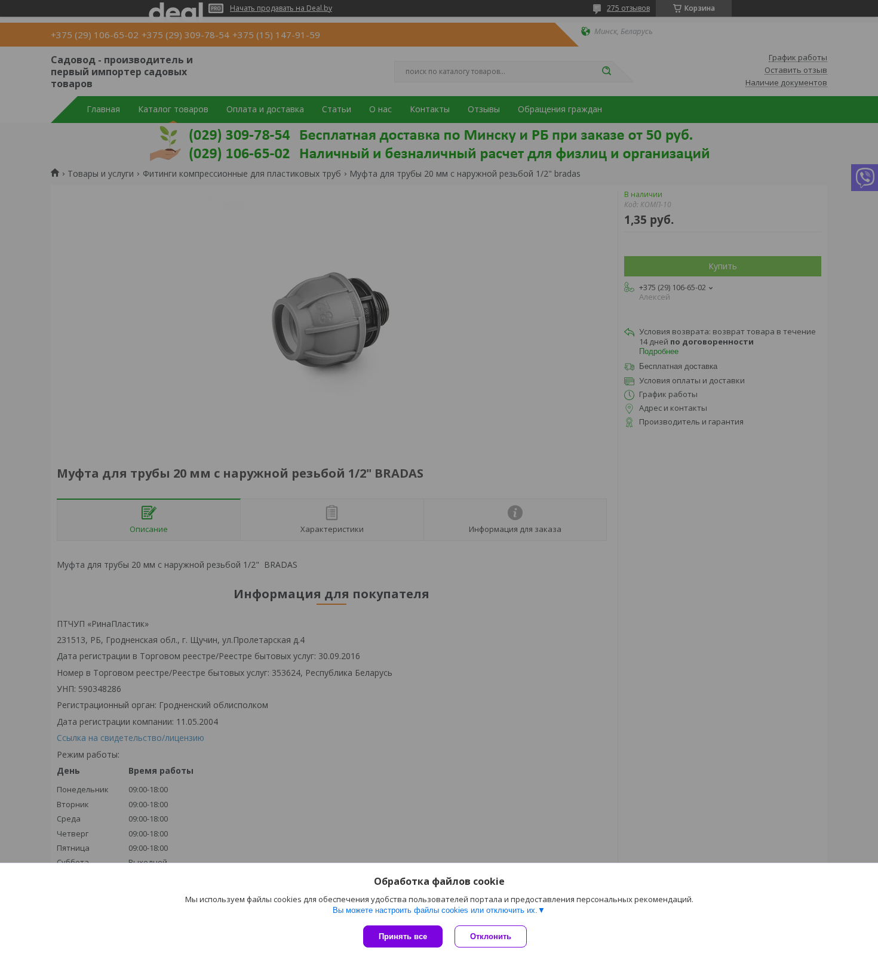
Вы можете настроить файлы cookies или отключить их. (435, 910)
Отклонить (490, 936)
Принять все (403, 936)
